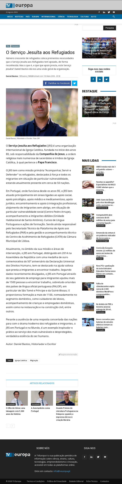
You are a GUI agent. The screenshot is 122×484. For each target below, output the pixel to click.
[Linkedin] (104, 12)
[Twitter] (109, 12)
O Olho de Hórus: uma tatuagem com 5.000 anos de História (15, 411)
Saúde (99, 193)
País (28, 16)
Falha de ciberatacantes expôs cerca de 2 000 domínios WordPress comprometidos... (105, 289)
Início (10, 16)
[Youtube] (114, 12)
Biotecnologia (102, 241)
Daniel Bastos (12, 76)
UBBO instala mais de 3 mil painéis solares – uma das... (106, 169)
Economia (100, 226)
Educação (100, 276)
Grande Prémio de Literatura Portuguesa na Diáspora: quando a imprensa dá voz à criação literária (67, 414)
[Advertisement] (42, 33)
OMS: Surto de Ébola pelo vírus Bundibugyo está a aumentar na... (105, 202)
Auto (93, 16)
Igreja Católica (21, 360)
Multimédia (12, 21)
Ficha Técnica (91, 481)
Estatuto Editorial (76, 481)
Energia (100, 175)
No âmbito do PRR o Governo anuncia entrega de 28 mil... (104, 307)
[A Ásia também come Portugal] (42, 398)
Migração (34, 360)
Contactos (104, 481)
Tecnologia (72, 16)
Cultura (84, 16)
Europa (35, 16)
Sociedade (15, 46)
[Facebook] (99, 12)
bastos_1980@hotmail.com (32, 76)
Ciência (61, 16)
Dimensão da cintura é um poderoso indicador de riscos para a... (105, 235)
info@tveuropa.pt (62, 471)
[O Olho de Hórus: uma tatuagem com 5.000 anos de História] (17, 398)
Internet (100, 297)
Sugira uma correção (68, 354)
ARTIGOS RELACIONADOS (42, 383)
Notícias (19, 16)
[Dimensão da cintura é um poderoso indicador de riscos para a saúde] (88, 236)
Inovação (100, 330)
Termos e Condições (35, 481)
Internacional (48, 16)
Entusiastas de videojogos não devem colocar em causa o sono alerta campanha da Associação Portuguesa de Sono (98, 47)
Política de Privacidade (56, 481)
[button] (113, 16)
